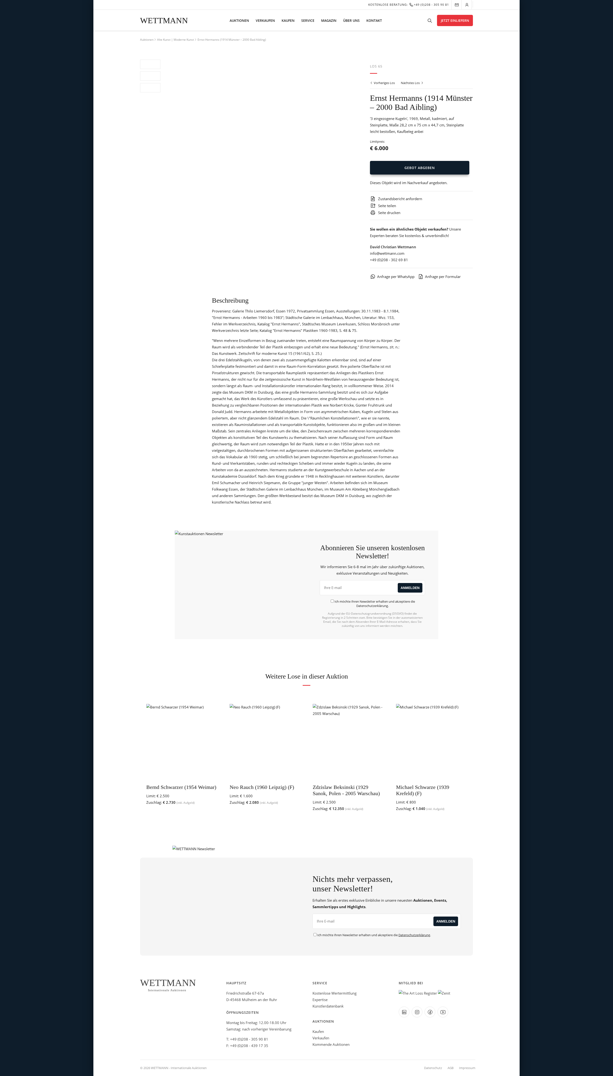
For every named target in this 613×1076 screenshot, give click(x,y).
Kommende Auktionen (331, 1044)
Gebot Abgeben (419, 167)
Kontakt (374, 20)
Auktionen (239, 20)
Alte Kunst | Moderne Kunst (175, 40)
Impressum (467, 1068)
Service (307, 20)
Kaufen (288, 20)
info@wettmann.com (387, 253)
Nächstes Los (410, 83)
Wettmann (164, 20)
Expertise (320, 999)
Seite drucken (388, 212)
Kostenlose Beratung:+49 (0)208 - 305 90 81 (408, 5)
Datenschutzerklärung (372, 606)
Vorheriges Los (384, 83)
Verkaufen (265, 20)
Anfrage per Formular (443, 276)
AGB (451, 1068)
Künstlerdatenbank (328, 1006)
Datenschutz (433, 1068)
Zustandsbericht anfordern (399, 198)
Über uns (351, 20)
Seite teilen (386, 205)
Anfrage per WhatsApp (395, 276)
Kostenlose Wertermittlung (334, 993)
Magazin (328, 20)
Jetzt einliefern (455, 20)
